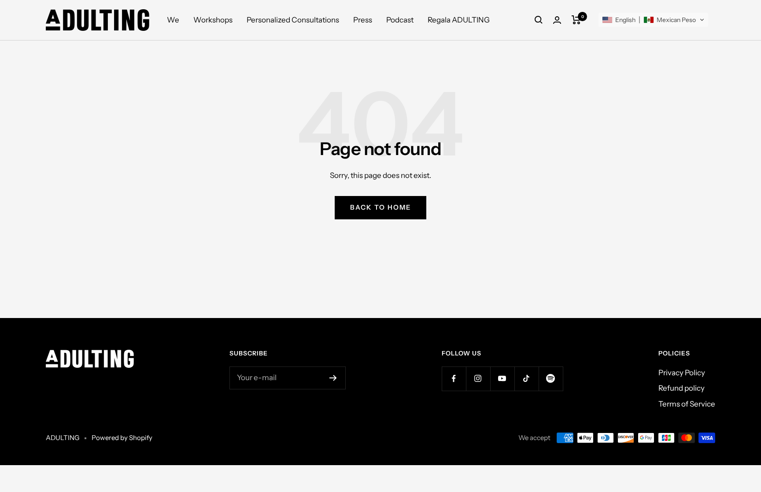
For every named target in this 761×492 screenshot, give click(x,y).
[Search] (539, 20)
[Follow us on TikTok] (526, 378)
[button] (653, 20)
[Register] (333, 378)
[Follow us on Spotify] (551, 378)
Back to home (380, 207)
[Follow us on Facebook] (454, 378)
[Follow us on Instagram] (478, 378)
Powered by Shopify (122, 437)
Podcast (400, 19)
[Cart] (576, 19)
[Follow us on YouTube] (502, 378)
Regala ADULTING (459, 19)
